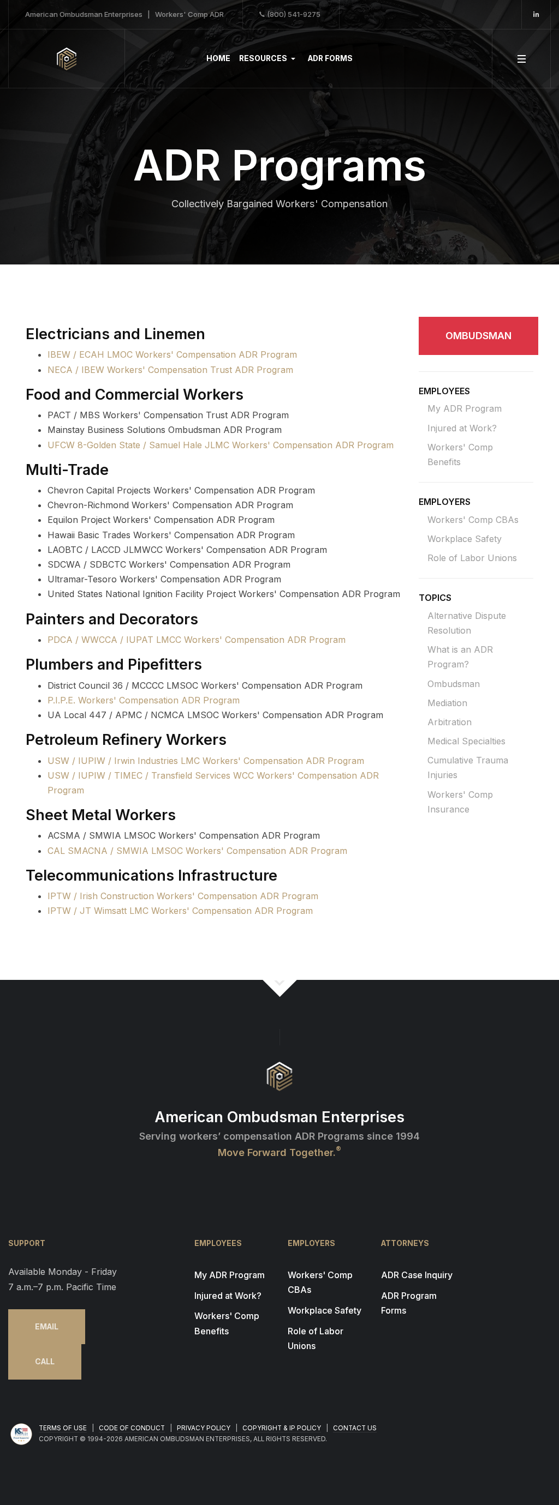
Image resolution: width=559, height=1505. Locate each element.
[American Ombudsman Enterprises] (66, 58)
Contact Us (355, 1428)
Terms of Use (63, 1428)
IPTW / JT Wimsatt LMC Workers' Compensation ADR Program (180, 910)
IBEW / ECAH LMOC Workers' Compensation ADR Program (172, 354)
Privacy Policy (203, 1428)
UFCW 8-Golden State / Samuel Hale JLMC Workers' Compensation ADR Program (220, 445)
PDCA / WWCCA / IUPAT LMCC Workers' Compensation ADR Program (196, 639)
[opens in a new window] (536, 14)
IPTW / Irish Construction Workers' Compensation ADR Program (182, 895)
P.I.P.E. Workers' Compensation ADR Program (143, 700)
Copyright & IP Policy (281, 1428)
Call (45, 1361)
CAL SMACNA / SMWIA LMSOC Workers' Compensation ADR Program (197, 850)
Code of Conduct (132, 1428)
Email (46, 1326)
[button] (269, 58)
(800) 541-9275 (293, 14)
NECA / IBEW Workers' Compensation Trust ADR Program (170, 369)
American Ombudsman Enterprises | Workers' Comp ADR (124, 14)
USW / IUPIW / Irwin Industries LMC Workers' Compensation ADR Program (205, 760)
